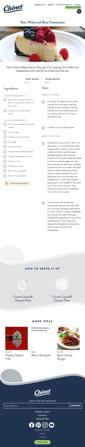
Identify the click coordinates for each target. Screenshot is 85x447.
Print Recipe (32, 79)
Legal (42, 434)
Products (40, 4)
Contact (42, 415)
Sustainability (64, 4)
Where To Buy (73, 7)
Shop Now (42, 442)
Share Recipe (52, 79)
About (51, 4)
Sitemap (42, 437)
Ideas (78, 4)
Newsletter (42, 419)
